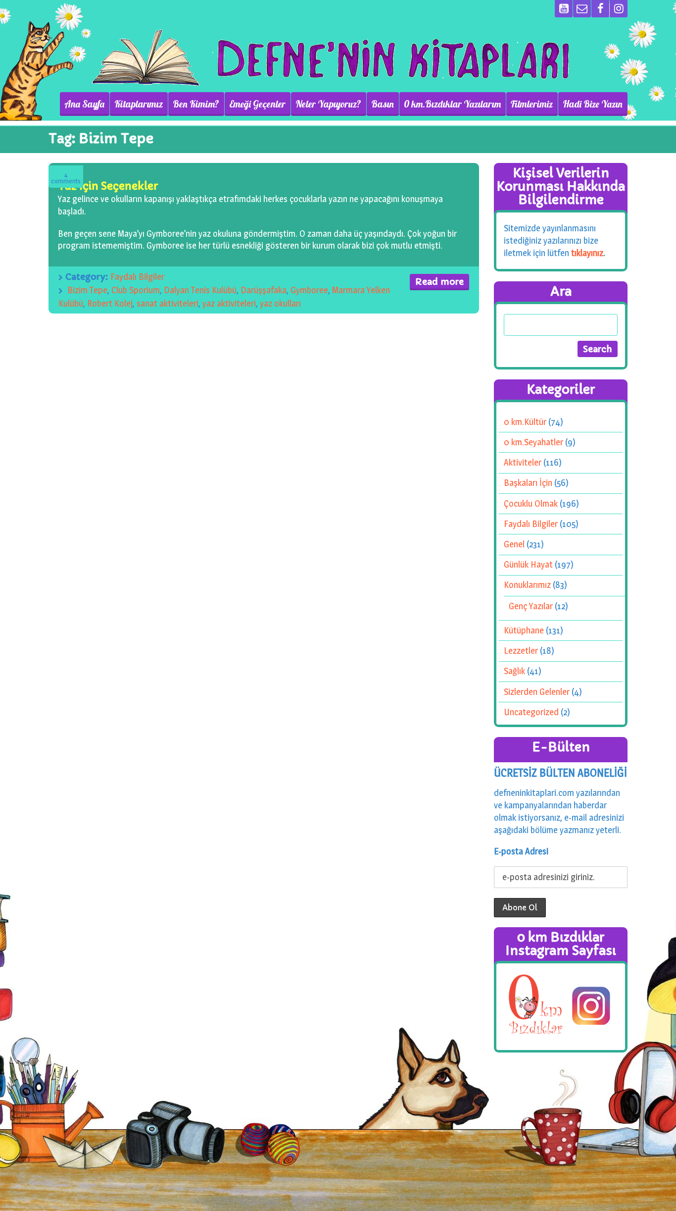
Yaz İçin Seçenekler (108, 186)
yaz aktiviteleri (229, 303)
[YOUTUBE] (564, 8)
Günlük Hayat (528, 564)
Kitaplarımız (138, 104)
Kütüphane (524, 630)
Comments (66, 178)
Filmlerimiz (532, 104)
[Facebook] (600, 8)
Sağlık (514, 671)
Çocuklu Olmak (531, 503)
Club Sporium (135, 290)
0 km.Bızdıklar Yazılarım (452, 104)
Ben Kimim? (196, 104)
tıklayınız (587, 253)
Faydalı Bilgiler (137, 276)
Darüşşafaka (264, 290)
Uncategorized (531, 712)
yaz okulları (280, 303)
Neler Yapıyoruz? (328, 104)
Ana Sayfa (84, 104)
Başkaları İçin (528, 482)
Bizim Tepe (87, 290)
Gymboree (309, 290)
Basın (382, 104)
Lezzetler (521, 650)
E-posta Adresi (521, 851)
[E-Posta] (582, 8)
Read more (439, 281)
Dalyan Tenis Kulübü (200, 290)
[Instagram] (619, 8)
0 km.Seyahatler (533, 442)
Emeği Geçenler (257, 104)
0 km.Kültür (525, 422)
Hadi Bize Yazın (593, 104)
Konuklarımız (527, 584)
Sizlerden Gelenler (537, 691)
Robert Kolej (110, 303)
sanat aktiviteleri (167, 303)
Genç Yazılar (531, 606)
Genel (514, 544)
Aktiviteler (522, 462)
